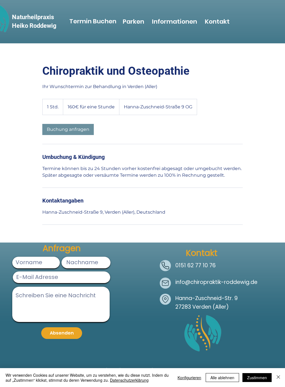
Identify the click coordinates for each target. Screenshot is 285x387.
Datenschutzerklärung (129, 380)
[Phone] (165, 265)
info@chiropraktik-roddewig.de (216, 282)
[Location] (165, 299)
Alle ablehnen (222, 377)
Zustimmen (257, 377)
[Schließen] (278, 378)
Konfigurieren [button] (189, 377)
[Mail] (165, 283)
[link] (68, 129)
